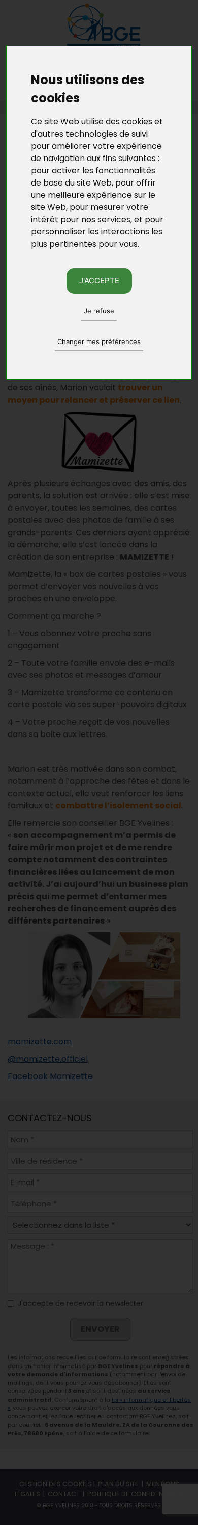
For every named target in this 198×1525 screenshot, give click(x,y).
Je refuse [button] (99, 311)
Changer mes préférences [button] (99, 341)
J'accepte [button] (99, 280)
